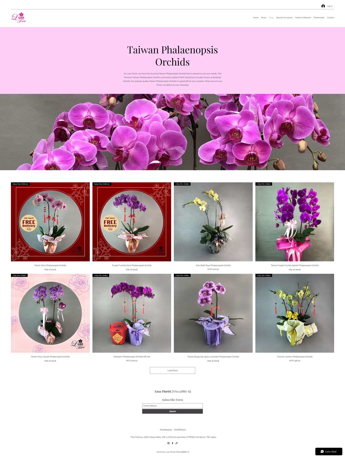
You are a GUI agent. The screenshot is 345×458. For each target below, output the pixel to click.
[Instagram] (168, 443)
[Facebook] (172, 443)
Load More (173, 370)
